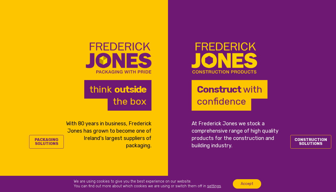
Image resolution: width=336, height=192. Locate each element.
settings (214, 186)
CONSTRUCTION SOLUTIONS (311, 141)
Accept (247, 184)
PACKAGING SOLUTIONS (46, 141)
